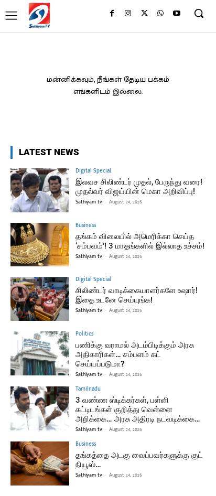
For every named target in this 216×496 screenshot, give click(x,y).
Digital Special (93, 171)
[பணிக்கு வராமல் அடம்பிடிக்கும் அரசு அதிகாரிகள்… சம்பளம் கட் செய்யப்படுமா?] (39, 353)
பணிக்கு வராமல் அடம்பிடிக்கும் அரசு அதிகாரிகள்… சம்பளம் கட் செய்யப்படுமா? (134, 354)
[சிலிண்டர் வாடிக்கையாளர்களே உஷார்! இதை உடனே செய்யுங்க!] (39, 299)
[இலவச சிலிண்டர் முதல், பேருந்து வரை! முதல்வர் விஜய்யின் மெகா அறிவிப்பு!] (39, 190)
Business (85, 226)
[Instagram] (128, 14)
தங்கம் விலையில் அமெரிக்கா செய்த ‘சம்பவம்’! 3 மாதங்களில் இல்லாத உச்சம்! (139, 241)
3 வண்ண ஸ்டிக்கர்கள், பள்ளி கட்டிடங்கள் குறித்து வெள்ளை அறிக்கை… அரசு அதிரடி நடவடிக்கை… (137, 409)
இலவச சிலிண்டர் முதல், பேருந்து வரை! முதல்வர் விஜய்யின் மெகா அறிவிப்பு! (138, 186)
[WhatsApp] (160, 14)
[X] (144, 14)
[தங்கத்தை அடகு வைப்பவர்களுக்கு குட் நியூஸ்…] (39, 463)
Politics (84, 334)
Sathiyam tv (88, 202)
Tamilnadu (88, 389)
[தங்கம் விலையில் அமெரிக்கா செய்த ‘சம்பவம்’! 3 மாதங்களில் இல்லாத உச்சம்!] (39, 245)
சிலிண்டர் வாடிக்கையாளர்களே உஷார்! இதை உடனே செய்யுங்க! (136, 295)
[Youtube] (176, 14)
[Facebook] (112, 14)
